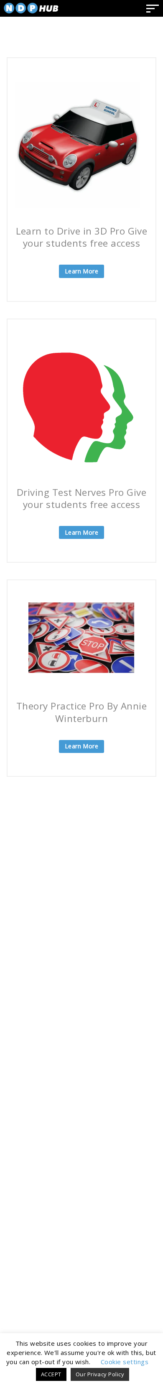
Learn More (82, 271)
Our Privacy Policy (100, 1374)
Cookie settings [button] (124, 1361)
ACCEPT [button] (51, 1374)
